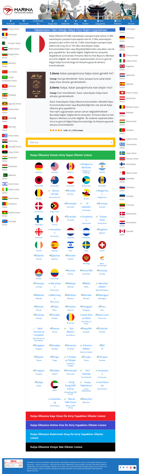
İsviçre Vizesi (131, 92)
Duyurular (52, 23)
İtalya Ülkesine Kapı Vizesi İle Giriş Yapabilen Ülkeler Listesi (67, 416)
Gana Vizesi (13, 198)
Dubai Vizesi (14, 48)
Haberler (65, 23)
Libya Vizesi (13, 152)
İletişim (131, 23)
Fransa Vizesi (131, 55)
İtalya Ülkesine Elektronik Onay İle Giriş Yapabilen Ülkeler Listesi (66, 436)
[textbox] (70, 142)
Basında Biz (39, 22)
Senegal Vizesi (14, 146)
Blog (76, 23)
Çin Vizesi (12, 72)
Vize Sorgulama (100, 22)
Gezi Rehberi (117, 22)
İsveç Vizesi (131, 153)
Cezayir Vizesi (14, 43)
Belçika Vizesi (132, 107)
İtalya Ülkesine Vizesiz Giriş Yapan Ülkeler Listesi (61, 155)
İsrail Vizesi (13, 184)
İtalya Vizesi (131, 61)
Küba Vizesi (13, 135)
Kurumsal (23, 23)
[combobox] (70, 142)
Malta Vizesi (131, 173)
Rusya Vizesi (14, 29)
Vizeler (85, 23)
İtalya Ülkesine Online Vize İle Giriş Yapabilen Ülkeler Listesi (68, 425)
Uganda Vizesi (14, 103)
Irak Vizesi (12, 141)
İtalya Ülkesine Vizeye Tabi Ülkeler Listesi (56, 447)
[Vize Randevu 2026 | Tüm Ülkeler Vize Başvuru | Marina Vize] (17, 10)
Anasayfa (10, 23)
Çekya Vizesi (131, 139)
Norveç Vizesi (132, 158)
